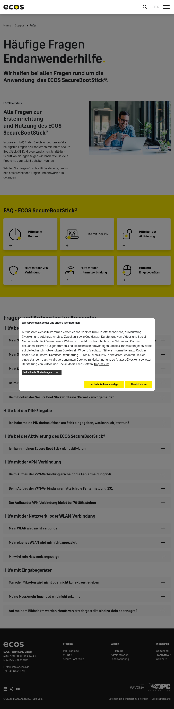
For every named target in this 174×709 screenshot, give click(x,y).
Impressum (101, 364)
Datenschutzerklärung (63, 355)
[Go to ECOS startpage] (13, 7)
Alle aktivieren (138, 384)
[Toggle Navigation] (166, 7)
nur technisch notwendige (104, 384)
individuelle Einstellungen (37, 372)
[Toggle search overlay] (145, 7)
